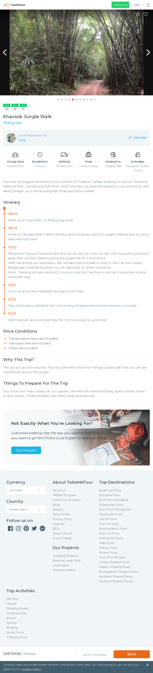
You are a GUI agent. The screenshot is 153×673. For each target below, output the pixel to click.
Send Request (26, 450)
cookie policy (31, 669)
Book (131, 654)
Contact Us (120, 4)
